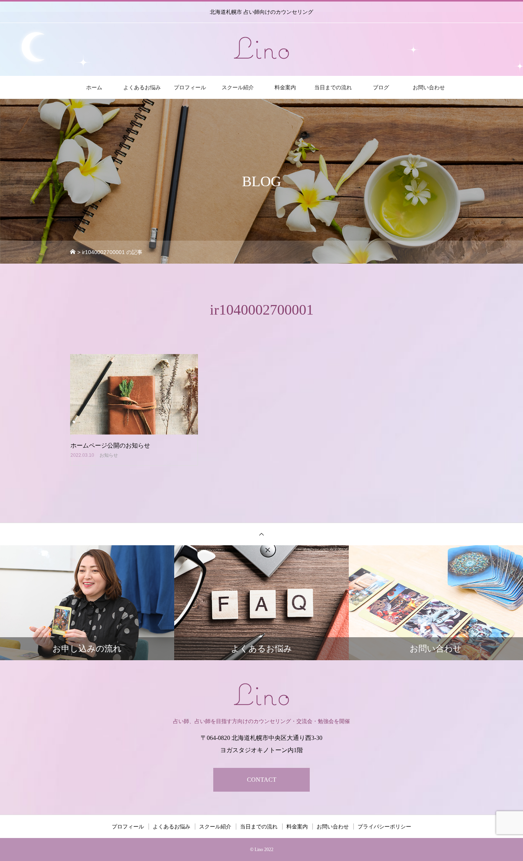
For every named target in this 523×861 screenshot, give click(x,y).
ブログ (381, 87)
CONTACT (261, 779)
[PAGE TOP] (261, 534)
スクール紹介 (238, 87)
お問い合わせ (429, 87)
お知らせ (109, 455)
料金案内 (285, 87)
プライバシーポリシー (384, 826)
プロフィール (190, 87)
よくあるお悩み (142, 87)
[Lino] (261, 48)
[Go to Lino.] (75, 252)
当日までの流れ (333, 87)
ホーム (94, 87)
